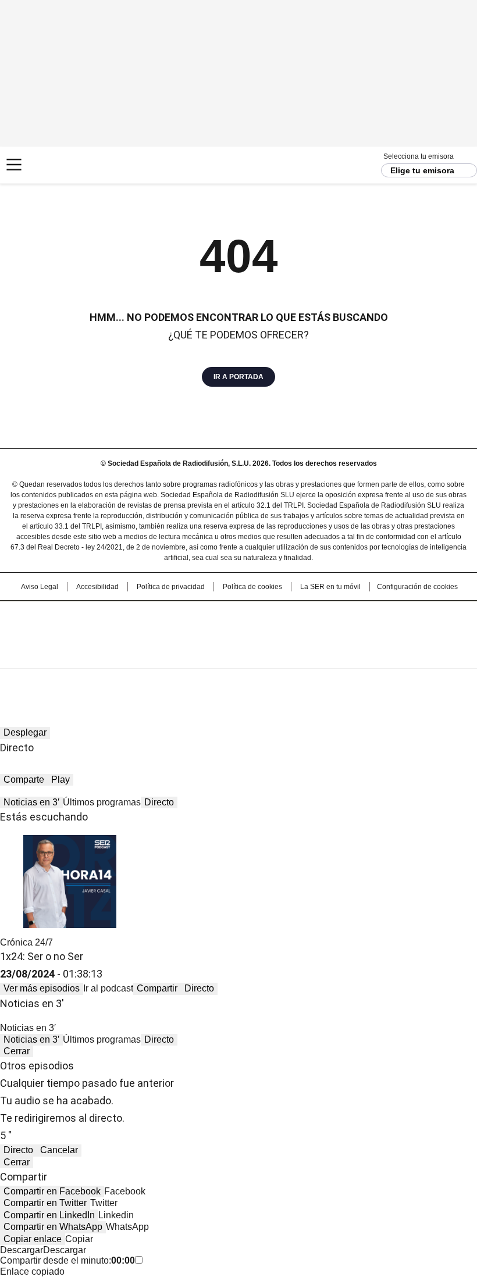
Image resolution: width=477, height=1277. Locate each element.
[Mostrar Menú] (14, 164)
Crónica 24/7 (26, 942)
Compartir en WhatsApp (52, 1227)
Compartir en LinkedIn (49, 1215)
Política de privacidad (171, 587)
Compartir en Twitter (45, 1203)
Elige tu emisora (422, 170)
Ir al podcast (108, 988)
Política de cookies (252, 587)
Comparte (23, 779)
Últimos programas (102, 802)
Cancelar (59, 1150)
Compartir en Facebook (52, 1191)
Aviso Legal (39, 587)
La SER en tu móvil (330, 587)
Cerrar (16, 1051)
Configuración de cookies (417, 587)
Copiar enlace (32, 1239)
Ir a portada (238, 377)
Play (60, 779)
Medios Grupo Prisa (238, 655)
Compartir (157, 988)
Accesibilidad (97, 587)
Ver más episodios (41, 988)
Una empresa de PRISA (238, 627)
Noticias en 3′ (31, 802)
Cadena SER (53, 165)
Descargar (21, 1250)
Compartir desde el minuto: (67, 1260)
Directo (159, 802)
